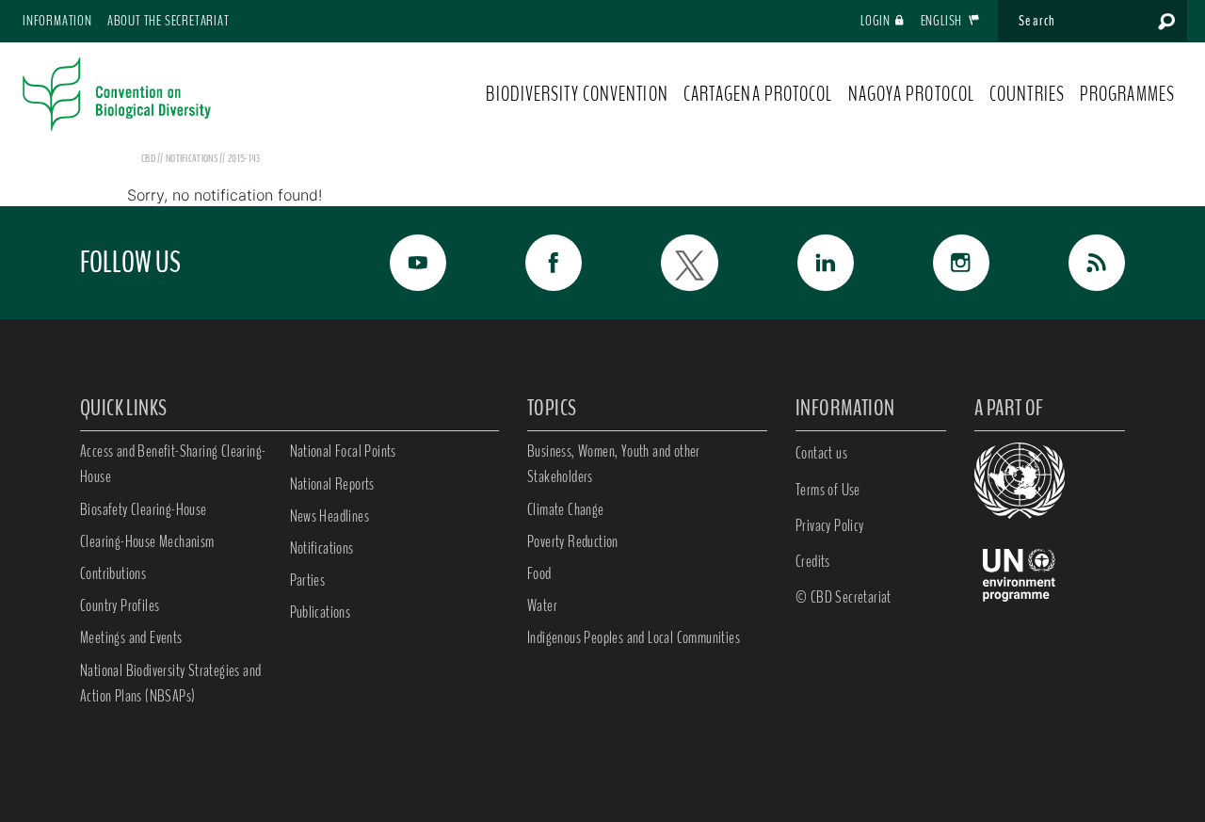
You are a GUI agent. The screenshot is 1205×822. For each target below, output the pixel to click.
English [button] (943, 20)
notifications (192, 158)
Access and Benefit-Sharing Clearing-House (172, 464)
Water (542, 605)
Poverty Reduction (573, 541)
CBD (148, 158)
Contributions (113, 573)
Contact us (821, 453)
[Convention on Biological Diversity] (117, 94)
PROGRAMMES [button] (1127, 94)
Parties (308, 580)
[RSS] (1076, 262)
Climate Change (565, 509)
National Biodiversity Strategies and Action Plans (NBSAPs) (170, 683)
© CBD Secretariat (843, 597)
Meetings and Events (131, 637)
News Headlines (330, 516)
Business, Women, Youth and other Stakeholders (613, 464)
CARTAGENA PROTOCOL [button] (758, 94)
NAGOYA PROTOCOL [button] (911, 94)
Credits (812, 561)
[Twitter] (668, 262)
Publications (320, 612)
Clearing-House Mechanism (147, 541)
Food (539, 573)
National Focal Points (343, 451)
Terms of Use (827, 489)
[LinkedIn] (805, 262)
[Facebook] (533, 262)
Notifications (322, 548)
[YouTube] (397, 262)
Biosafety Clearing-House (143, 509)
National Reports (332, 484)
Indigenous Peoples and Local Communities (633, 637)
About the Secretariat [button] (168, 20)
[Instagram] (940, 262)
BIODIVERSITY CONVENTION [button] (576, 94)
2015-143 (244, 158)
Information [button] (57, 20)
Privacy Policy (829, 525)
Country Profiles (119, 605)
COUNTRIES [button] (1027, 94)
